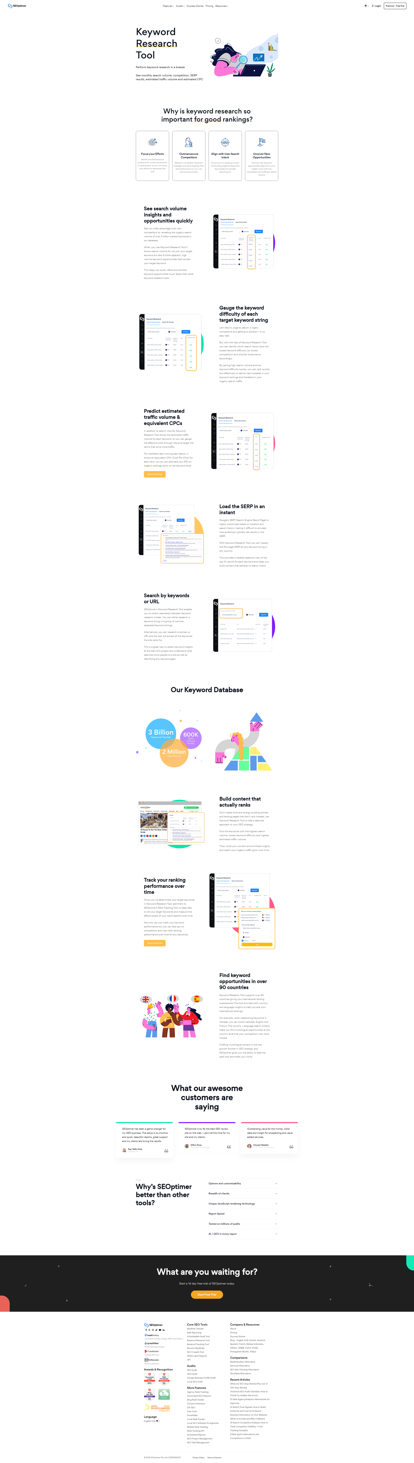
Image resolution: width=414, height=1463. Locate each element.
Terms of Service (214, 1457)
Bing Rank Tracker (195, 1399)
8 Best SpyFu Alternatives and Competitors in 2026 (244, 1436)
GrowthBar (192, 1415)
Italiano (233, 1347)
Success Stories (195, 5)
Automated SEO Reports (199, 1395)
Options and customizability (225, 1183)
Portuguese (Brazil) (239, 1351)
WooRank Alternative (240, 1373)
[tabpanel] (144, 1140)
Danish (252, 1340)
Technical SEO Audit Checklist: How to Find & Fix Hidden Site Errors (249, 1393)
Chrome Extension (196, 1403)
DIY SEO (191, 1407)
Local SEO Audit (195, 1381)
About (233, 1328)
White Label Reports (197, 1355)
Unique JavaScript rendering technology (232, 1203)
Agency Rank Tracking (198, 1392)
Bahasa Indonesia (254, 1344)
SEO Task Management (198, 1442)
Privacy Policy (199, 1457)
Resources (221, 5)
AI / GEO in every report (223, 1234)
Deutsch (261, 1340)
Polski (255, 1347)
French (242, 1344)
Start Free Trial (207, 1295)
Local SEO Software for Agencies (203, 1423)
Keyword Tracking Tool (198, 1344)
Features (167, 5)
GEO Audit (192, 1374)
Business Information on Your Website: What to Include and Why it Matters (248, 1416)
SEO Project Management (199, 1438)
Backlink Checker (195, 1328)
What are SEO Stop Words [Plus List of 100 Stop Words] (248, 1385)
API (188, 1359)
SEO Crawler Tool (195, 1352)
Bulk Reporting (194, 1332)
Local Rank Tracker (196, 1419)
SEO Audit (192, 1370)
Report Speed (216, 1213)
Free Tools (192, 1411)
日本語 (241, 1347)
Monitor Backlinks (195, 1348)
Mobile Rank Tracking (197, 1427)
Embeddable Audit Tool (198, 1336)
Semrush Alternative (240, 1365)
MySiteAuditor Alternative (242, 1361)
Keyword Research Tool (198, 1340)
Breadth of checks (219, 1193)
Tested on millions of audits (224, 1224)
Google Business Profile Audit (201, 1377)
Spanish (234, 1344)
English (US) (242, 1340)
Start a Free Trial (154, 474)
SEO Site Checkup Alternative (244, 1369)
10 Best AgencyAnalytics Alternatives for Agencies (250, 1401)
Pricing (209, 5)
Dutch (248, 1347)
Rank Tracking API (195, 1430)
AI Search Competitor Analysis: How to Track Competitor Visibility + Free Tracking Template (249, 1426)
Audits (179, 5)
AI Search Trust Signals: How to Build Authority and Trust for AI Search (248, 1409)
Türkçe (253, 1351)
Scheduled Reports (196, 1434)
